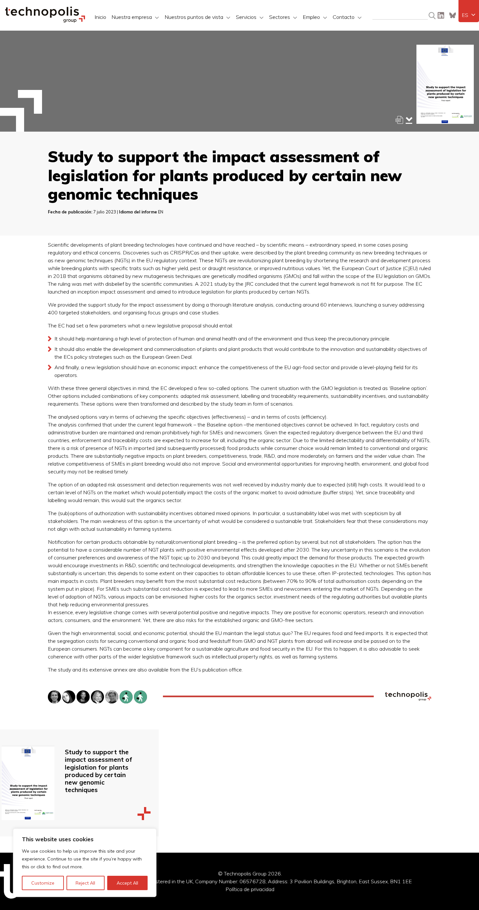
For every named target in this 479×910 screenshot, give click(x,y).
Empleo (311, 17)
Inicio (100, 17)
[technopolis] (45, 21)
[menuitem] (469, 15)
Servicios (246, 17)
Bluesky (452, 15)
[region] (84, 863)
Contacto (344, 17)
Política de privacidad (249, 889)
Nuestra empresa (131, 17)
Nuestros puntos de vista (194, 17)
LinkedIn (441, 15)
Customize (42, 883)
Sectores (279, 17)
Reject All (85, 883)
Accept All (127, 883)
